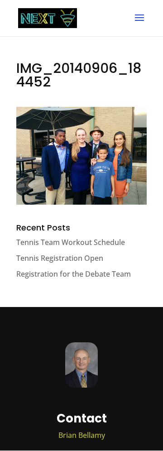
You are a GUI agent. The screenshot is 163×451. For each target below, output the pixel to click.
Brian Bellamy (81, 435)
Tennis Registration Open (59, 258)
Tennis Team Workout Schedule (70, 242)
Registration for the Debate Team (73, 274)
